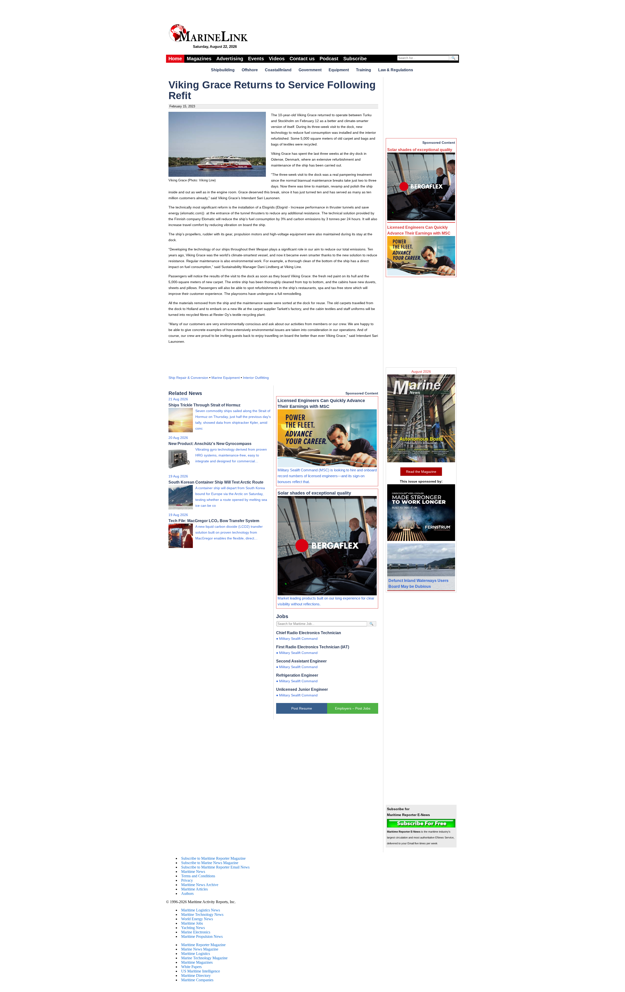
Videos (277, 58)
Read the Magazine (421, 472)
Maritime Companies (197, 980)
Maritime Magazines (197, 962)
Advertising (229, 58)
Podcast (329, 58)
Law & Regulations (395, 70)
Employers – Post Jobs (352, 708)
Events (256, 58)
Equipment (339, 70)
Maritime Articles (194, 889)
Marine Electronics (195, 932)
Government (310, 70)
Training (363, 70)
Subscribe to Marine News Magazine (209, 863)
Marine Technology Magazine (204, 958)
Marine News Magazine (199, 949)
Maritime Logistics (195, 953)
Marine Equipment (225, 378)
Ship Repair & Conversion (188, 378)
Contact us (302, 58)
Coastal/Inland (278, 70)
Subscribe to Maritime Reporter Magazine (213, 858)
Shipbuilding (223, 70)
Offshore (250, 70)
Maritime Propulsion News (202, 936)
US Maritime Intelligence (200, 971)
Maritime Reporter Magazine (203, 945)
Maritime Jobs (192, 923)
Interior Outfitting (256, 378)
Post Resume (301, 708)
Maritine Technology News (202, 914)
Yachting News (193, 928)
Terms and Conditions (198, 876)
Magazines (199, 58)
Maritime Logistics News (200, 910)
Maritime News (193, 871)
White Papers (191, 967)
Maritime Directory (196, 975)
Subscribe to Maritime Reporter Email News (215, 867)
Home (175, 58)
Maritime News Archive (199, 885)
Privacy (187, 880)
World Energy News (197, 919)
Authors (187, 893)
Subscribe (355, 58)
